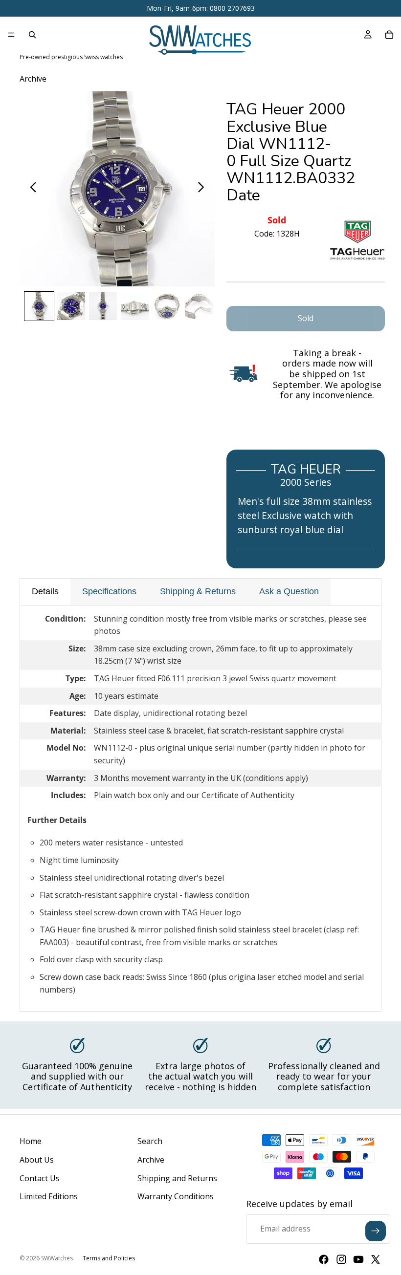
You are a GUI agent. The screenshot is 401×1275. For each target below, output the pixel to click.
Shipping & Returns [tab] (198, 591)
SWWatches (57, 1258)
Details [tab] (45, 591)
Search (149, 1141)
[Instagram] (341, 1259)
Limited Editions (49, 1196)
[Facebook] (324, 1259)
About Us (37, 1159)
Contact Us (40, 1178)
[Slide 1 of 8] (39, 306)
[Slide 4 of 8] (135, 306)
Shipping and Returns (177, 1178)
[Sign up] (375, 1231)
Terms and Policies (109, 1258)
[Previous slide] (31, 188)
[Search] (32, 34)
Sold (305, 318)
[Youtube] (358, 1259)
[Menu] (11, 34)
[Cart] (389, 34)
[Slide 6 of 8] (199, 306)
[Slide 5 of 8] (167, 306)
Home (31, 1141)
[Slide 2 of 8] (71, 306)
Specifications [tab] (109, 591)
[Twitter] (375, 1259)
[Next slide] (204, 188)
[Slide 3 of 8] (103, 306)
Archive (150, 1159)
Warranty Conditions (175, 1196)
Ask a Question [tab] (289, 591)
